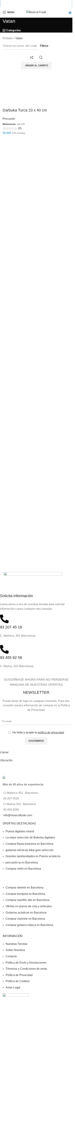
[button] (36, 65)
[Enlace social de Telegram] (51, 3)
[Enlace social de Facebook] (16, 3)
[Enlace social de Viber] (56, 3)
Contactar (6, 768)
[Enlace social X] (20, 3)
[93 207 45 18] (4, 618)
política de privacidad (51, 732)
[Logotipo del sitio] (36, 12)
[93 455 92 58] (4, 649)
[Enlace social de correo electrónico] (25, 3)
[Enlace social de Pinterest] (29, 3)
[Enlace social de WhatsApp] (42, 3)
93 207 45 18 (11, 627)
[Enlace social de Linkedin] (34, 3)
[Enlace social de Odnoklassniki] (38, 3)
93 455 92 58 (11, 657)
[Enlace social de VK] (46, 3)
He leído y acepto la (38, 732)
